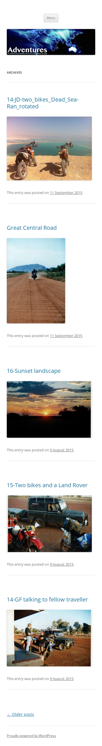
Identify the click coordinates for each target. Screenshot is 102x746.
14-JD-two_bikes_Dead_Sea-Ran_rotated (42, 103)
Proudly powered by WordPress (31, 735)
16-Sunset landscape (34, 371)
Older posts (20, 714)
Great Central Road (32, 228)
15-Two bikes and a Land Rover (47, 485)
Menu (51, 18)
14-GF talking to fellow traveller (47, 599)
